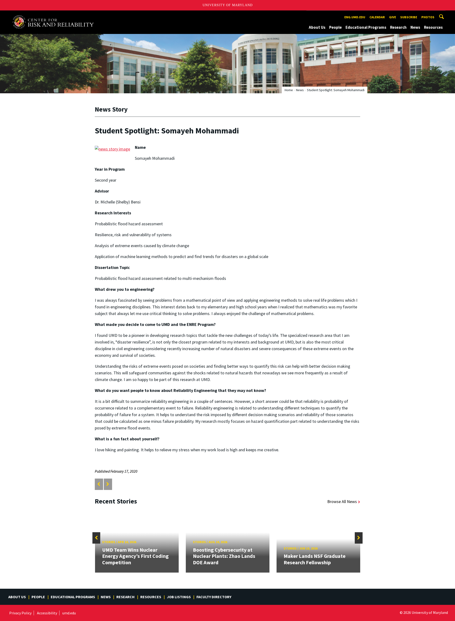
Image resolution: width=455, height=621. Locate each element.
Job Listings (179, 596)
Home (289, 90)
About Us (317, 27)
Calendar (377, 17)
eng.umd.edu (354, 17)
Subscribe (408, 17)
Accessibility (47, 613)
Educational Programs (366, 27)
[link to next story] (107, 484)
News (415, 27)
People (335, 27)
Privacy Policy (20, 613)
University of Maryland (228, 5)
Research (398, 27)
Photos (427, 17)
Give (392, 17)
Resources (433, 27)
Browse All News (342, 501)
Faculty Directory (213, 596)
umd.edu (69, 613)
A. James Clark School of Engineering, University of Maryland (55, 15)
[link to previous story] (98, 484)
